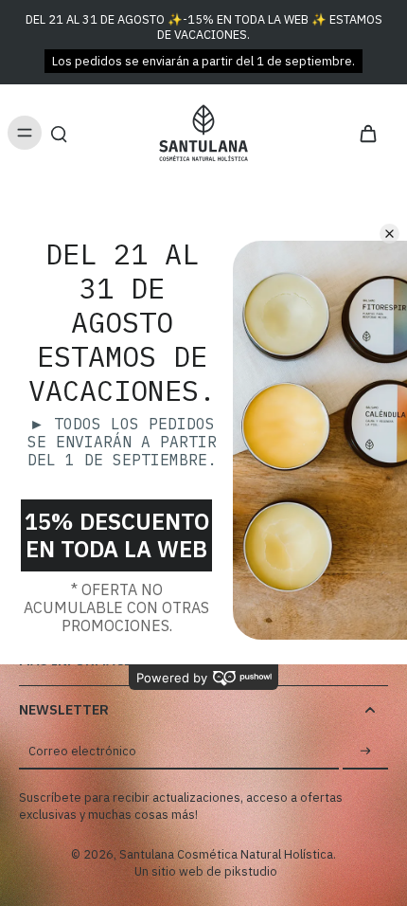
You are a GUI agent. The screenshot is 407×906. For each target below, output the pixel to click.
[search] (59, 133)
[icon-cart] (367, 133)
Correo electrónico (82, 750)
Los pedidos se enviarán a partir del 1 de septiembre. (203, 60)
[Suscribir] (365, 752)
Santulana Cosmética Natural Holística (226, 853)
